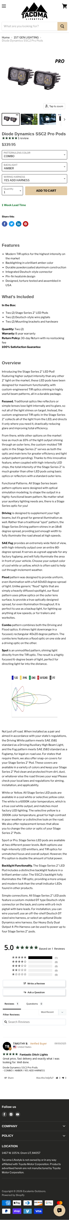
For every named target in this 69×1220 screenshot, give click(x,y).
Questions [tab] (32, 1003)
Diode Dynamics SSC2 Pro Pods (20, 1067)
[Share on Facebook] (4, 224)
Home (6, 37)
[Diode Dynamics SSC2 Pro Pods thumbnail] (10, 119)
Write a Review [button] (36, 983)
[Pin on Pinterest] (25, 224)
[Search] (62, 26)
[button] (58, 1077)
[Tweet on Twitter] (11, 224)
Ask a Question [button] (36, 992)
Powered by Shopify (13, 1195)
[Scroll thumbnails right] (64, 119)
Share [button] (10, 1077)
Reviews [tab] (9, 1003)
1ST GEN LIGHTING (26, 37)
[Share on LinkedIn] (18, 224)
